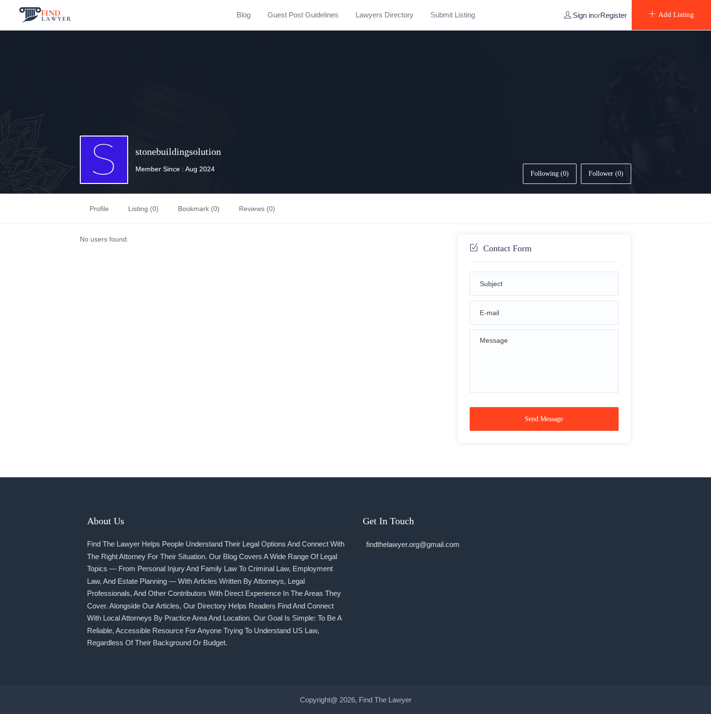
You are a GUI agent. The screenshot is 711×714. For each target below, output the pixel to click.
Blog (244, 15)
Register (613, 15)
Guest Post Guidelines (303, 15)
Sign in (583, 15)
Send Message (544, 419)
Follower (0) (606, 173)
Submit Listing (452, 15)
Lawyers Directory (385, 15)
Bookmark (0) (199, 209)
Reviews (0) (257, 209)
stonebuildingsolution (178, 151)
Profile (99, 209)
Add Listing (676, 14)
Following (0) (550, 173)
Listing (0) (143, 209)
